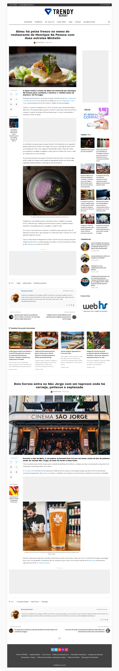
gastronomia (27, 283)
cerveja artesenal (22, 601)
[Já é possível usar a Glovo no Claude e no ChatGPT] (85, 258)
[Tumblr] (16, 104)
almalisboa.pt (32, 244)
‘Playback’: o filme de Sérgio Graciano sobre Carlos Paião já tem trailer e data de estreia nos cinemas (87, 229)
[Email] (11, 109)
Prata (45, 473)
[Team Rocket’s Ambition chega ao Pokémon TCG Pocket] (13, 490)
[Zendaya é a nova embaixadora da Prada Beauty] (85, 269)
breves (65, 347)
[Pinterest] (105, 4)
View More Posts (68, 290)
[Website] (67, 305)
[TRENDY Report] (59, 13)
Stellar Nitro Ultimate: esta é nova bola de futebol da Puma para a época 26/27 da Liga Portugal (103, 229)
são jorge (45, 601)
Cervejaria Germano (43, 563)
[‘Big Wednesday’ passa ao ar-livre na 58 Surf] (87, 143)
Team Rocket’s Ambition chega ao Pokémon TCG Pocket (13, 499)
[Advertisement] (49, 130)
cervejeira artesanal (30, 471)
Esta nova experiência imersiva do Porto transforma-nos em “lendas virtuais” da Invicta (13, 135)
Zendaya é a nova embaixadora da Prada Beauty (98, 267)
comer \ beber (15, 347)
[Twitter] (103, 4)
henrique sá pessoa (40, 283)
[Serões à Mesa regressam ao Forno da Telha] (72, 340)
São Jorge (92, 560)
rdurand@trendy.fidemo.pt (28, 301)
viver (90, 347)
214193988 (14, 4)
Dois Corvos (35, 601)
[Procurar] (109, 22)
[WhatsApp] (16, 99)
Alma (18, 283)
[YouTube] (109, 4)
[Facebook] (101, 4)
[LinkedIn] (11, 104)
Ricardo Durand (40, 42)
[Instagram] (107, 4)
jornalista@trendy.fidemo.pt (27, 4)
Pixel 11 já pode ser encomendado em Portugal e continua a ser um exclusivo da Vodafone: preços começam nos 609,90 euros (102, 155)
